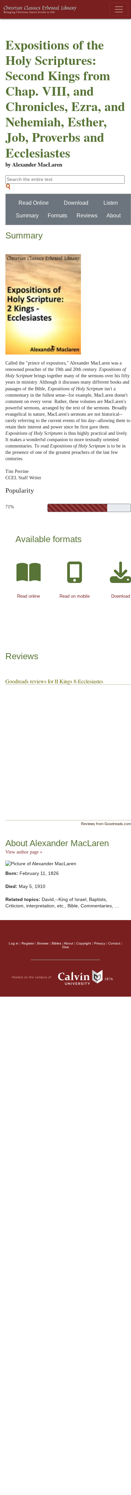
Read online (28, 596)
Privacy (99, 943)
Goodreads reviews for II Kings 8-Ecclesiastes (54, 681)
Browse (43, 943)
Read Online (33, 203)
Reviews (87, 215)
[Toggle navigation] (119, 9)
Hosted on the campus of (32, 977)
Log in (13, 943)
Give (65, 947)
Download (76, 203)
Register (27, 943)
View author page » (23, 852)
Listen (110, 203)
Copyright (83, 943)
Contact (114, 943)
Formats (57, 215)
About (113, 215)
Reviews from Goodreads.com (106, 823)
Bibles (56, 943)
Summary (27, 215)
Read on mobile (74, 596)
